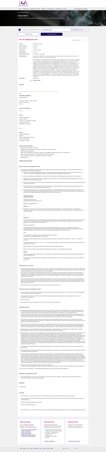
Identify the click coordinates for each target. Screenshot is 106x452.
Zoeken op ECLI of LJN (26, 432)
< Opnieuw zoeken (28, 34)
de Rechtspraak (50, 8)
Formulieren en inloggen (81, 8)
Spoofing (40, 448)
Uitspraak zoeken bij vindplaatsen (28, 436)
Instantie (21, 43)
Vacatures (44, 448)
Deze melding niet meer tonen (77, 29)
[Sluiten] (86, 29)
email (72, 448)
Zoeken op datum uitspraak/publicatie (29, 429)
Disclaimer (51, 448)
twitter (78, 448)
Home (20, 8)
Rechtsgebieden (22, 52)
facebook (80, 448)
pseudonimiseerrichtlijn (47, 29)
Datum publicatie (23, 48)
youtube (86, 448)
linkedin (84, 448)
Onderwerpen (26, 8)
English (21, 448)
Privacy (27, 448)
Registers (43, 8)
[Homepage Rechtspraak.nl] (23, 3)
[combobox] (79, 40)
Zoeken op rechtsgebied (26, 433)
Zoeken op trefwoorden (26, 430)
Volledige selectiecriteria (50, 441)
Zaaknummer (22, 50)
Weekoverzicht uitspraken (74, 441)
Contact (64, 8)
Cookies (31, 448)
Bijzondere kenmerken (24, 54)
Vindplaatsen (22, 78)
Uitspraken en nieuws (35, 8)
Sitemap (24, 448)
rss (70, 448)
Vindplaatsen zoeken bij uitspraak (28, 434)
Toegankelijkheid (36, 448)
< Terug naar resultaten (51, 34)
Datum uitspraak (22, 46)
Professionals (59, 8)
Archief (48, 448)
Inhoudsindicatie (23, 56)
